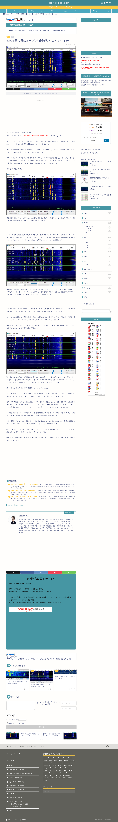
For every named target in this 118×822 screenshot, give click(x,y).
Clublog (17, 11)
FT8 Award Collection (16, 785)
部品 (46, 780)
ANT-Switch (98, 226)
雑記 (97, 297)
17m (65, 758)
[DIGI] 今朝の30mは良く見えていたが (24, 496)
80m (61, 760)
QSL (97, 261)
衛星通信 (70, 777)
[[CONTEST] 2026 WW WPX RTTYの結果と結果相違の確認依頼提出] (84, 180)
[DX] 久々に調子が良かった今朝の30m (24, 484)
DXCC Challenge (68, 765)
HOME (11, 765)
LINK (10, 810)
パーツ (46, 777)
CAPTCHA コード (12, 719)
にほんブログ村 (28, 20)
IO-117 (67, 768)
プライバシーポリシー (18, 806)
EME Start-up (80, 11)
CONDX (98, 228)
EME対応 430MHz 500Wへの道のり (21, 773)
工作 (97, 292)
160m (97, 213)
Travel (97, 283)
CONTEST (98, 230)
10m (50, 758)
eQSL (98, 264)
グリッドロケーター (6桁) (90, 137)
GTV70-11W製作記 (15, 777)
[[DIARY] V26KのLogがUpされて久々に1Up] (84, 197)
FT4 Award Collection (16, 789)
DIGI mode (10, 505)
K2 (98, 233)
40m (51, 760)
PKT (66, 770)
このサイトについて (15, 801)
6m (97, 218)
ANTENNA (47, 763)
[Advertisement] (41, 115)
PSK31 (98, 245)
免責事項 (24, 819)
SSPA (97, 278)
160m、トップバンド (69, 760)
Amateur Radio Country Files (90, 64)
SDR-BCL (97, 274)
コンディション (67, 775)
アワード (59, 775)
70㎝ (56, 760)
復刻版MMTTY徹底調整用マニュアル (92, 85)
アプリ (52, 775)
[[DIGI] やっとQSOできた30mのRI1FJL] (84, 189)
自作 (64, 777)
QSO (22, 505)
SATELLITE (97, 269)
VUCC (62, 772)
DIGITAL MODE (48, 765)
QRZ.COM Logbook (39, 11)
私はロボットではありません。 (18, 723)
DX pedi (46, 768)
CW (61, 763)
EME (97, 256)
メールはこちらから (87, 304)
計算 (106, 140)
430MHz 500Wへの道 (60, 11)
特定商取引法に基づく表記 (19, 804)
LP (56, 770)
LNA (46, 770)
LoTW (51, 770)
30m (46, 760)
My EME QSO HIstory (16, 782)
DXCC (60, 765)
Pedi (61, 770)
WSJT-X (46, 775)
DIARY (97, 223)
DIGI (8, 36)
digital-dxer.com (59, 2)
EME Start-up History (16, 769)
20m (70, 758)
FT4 (98, 240)
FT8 (17, 505)
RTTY (51, 772)
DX (97, 252)
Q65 (98, 247)
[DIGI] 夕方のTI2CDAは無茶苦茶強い (24, 490)
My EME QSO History (102, 11)
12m (55, 758)
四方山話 (52, 777)
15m (60, 758)
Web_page (97, 288)
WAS (68, 772)
